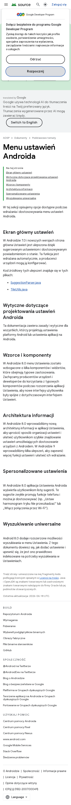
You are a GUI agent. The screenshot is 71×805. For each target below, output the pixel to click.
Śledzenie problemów (16, 757)
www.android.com (14, 739)
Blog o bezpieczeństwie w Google (23, 684)
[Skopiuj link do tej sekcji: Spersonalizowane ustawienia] (7, 477)
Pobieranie (9, 626)
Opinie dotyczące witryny (21, 783)
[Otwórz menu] (6, 4)
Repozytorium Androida (17, 614)
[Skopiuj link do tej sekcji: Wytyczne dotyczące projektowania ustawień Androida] (27, 318)
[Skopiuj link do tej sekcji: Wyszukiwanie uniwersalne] (7, 530)
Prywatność (26, 777)
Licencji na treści (49, 578)
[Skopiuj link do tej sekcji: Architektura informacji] (58, 416)
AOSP (6, 138)
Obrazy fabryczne (14, 638)
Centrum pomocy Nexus (17, 733)
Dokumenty (20, 138)
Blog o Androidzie (13, 678)
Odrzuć (35, 59)
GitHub (7, 650)
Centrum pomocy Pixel (16, 727)
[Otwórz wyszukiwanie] (38, 4)
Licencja (10, 777)
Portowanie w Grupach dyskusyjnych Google (30, 705)
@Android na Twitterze (17, 666)
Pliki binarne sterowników (18, 644)
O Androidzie (11, 771)
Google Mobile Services (17, 745)
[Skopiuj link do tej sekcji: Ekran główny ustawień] (57, 232)
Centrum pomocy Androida (19, 721)
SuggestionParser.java (26, 283)
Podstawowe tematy (44, 138)
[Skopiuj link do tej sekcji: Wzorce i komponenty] (55, 355)
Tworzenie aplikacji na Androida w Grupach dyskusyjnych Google (29, 698)
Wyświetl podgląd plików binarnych (24, 632)
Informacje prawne (54, 771)
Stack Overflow (12, 751)
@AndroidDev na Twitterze (19, 672)
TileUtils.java (19, 289)
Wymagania (10, 620)
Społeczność (31, 771)
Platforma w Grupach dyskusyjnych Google (29, 690)
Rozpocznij (35, 71)
